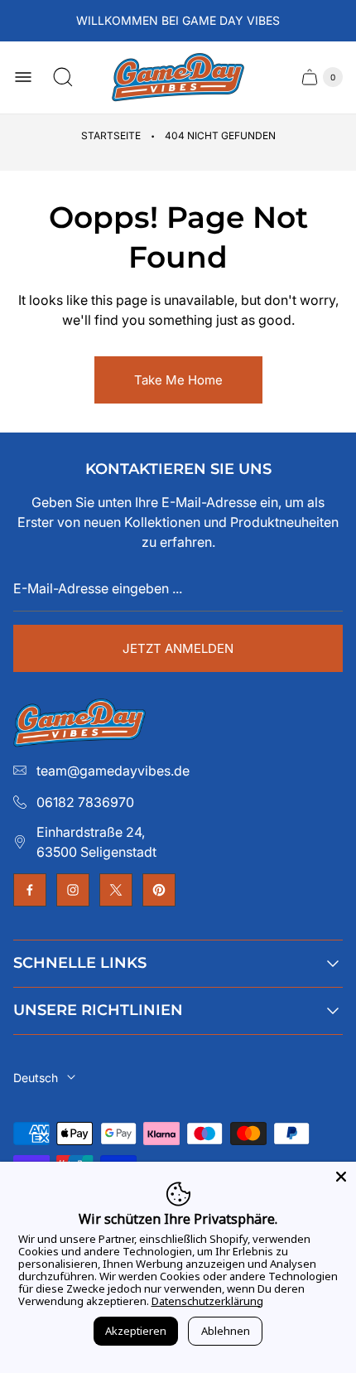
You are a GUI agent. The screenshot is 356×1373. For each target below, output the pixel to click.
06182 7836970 (85, 802)
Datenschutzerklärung (207, 1300)
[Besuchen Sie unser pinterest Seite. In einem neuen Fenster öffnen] (159, 889)
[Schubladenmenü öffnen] (23, 77)
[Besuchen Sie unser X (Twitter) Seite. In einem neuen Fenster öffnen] (115, 889)
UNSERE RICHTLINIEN (98, 1010)
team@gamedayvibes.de (113, 770)
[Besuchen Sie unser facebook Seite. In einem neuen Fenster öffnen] (29, 889)
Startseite (111, 135)
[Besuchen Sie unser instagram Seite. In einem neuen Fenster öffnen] (72, 889)
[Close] (341, 1176)
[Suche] (63, 77)
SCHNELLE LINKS (80, 963)
